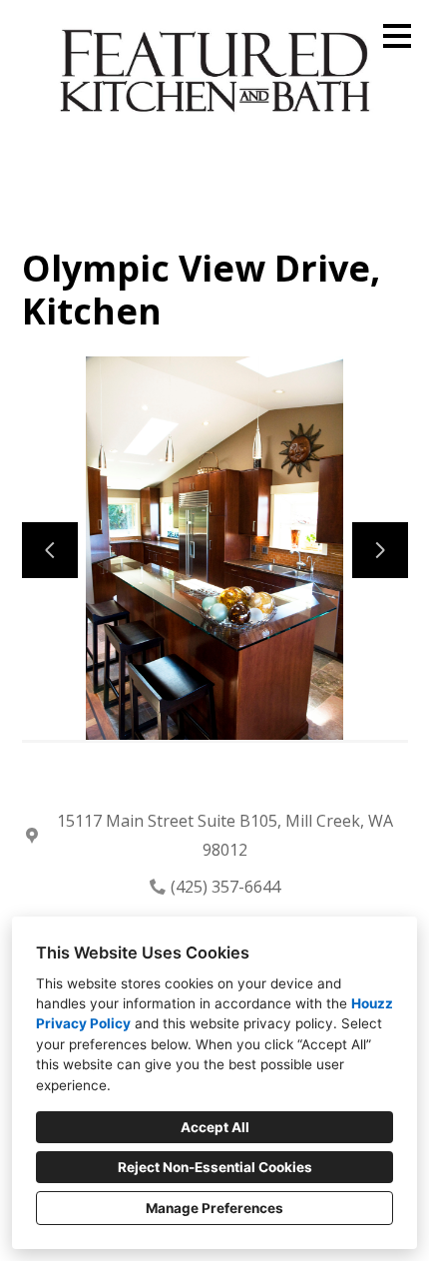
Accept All (215, 1127)
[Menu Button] (397, 36)
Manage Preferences (214, 1208)
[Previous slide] (50, 550)
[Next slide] (380, 550)
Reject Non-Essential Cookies (215, 1167)
